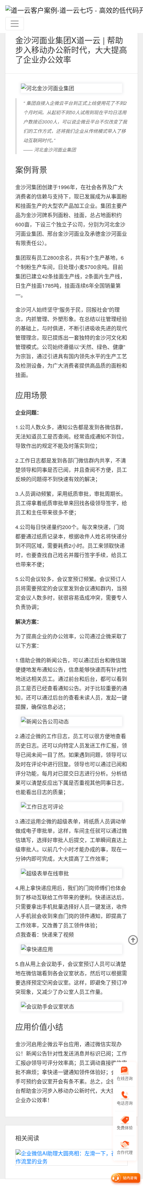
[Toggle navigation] (14, 23)
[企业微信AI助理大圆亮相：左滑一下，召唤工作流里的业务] (71, 1157)
